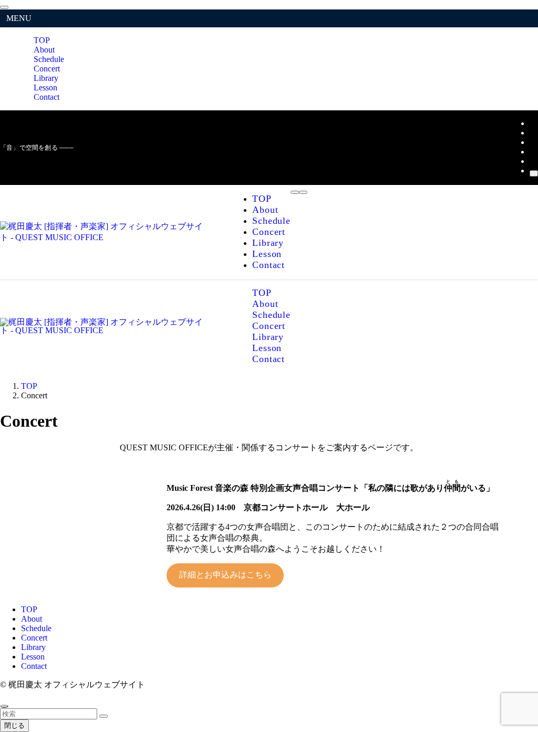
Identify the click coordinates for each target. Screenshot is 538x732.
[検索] (534, 173)
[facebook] (533, 123)
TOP (29, 609)
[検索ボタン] (303, 192)
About (31, 618)
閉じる (14, 725)
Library (33, 647)
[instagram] (533, 142)
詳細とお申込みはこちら (225, 574)
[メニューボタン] (295, 192)
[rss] (533, 161)
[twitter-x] (533, 132)
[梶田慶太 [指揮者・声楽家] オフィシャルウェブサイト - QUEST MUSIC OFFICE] (105, 237)
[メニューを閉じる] (4, 7)
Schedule (36, 628)
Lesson (33, 656)
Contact (46, 96)
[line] (533, 151)
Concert (34, 637)
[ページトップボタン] (4, 706)
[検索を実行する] (103, 716)
